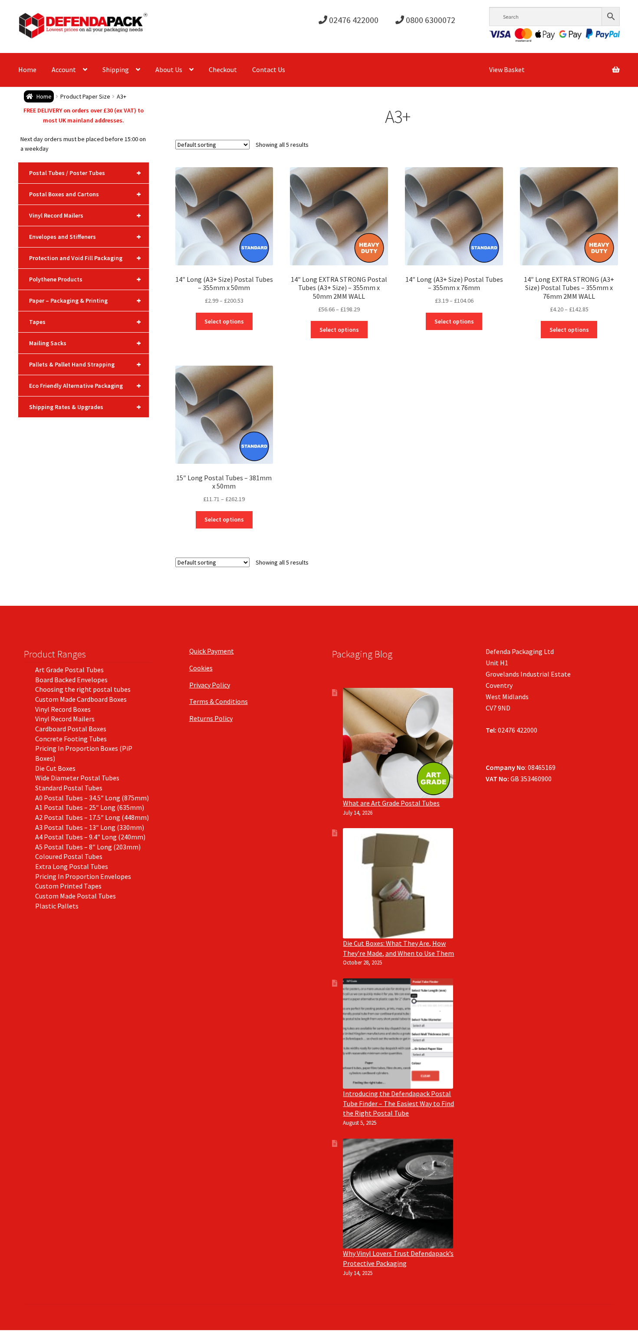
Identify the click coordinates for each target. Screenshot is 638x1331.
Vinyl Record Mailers (85, 215)
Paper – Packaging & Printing (85, 300)
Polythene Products (85, 279)
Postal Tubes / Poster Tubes (85, 172)
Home (27, 69)
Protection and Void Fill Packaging (85, 257)
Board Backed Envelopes (71, 679)
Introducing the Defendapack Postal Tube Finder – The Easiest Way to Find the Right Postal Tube (398, 1103)
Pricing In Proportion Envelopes (83, 876)
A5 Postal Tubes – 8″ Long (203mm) (88, 846)
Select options (224, 321)
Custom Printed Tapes (68, 886)
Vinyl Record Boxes (63, 709)
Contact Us (268, 69)
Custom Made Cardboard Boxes (81, 699)
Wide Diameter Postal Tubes (77, 777)
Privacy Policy (209, 684)
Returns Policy (211, 718)
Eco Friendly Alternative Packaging (85, 385)
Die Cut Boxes (55, 768)
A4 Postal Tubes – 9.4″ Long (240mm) (90, 836)
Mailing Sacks (85, 342)
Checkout (223, 69)
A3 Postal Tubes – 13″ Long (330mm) (89, 827)
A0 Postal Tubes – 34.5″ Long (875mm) (92, 797)
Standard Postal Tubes (68, 787)
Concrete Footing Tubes (71, 738)
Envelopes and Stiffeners (85, 236)
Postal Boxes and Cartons (85, 193)
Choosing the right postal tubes (83, 689)
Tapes (85, 321)
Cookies (201, 668)
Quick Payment (211, 651)
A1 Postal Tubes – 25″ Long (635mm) (89, 807)
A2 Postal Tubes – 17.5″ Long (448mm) (92, 817)
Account (64, 69)
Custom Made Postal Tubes (75, 896)
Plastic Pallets (57, 906)
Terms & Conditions (218, 701)
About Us (168, 69)
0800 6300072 (429, 19)
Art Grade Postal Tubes (69, 669)
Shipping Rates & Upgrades (85, 406)
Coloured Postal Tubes (68, 856)
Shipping (115, 69)
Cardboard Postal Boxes (70, 728)
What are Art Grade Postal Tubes (391, 803)
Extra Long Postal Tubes (71, 866)
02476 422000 (352, 19)
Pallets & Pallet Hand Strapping (85, 364)
